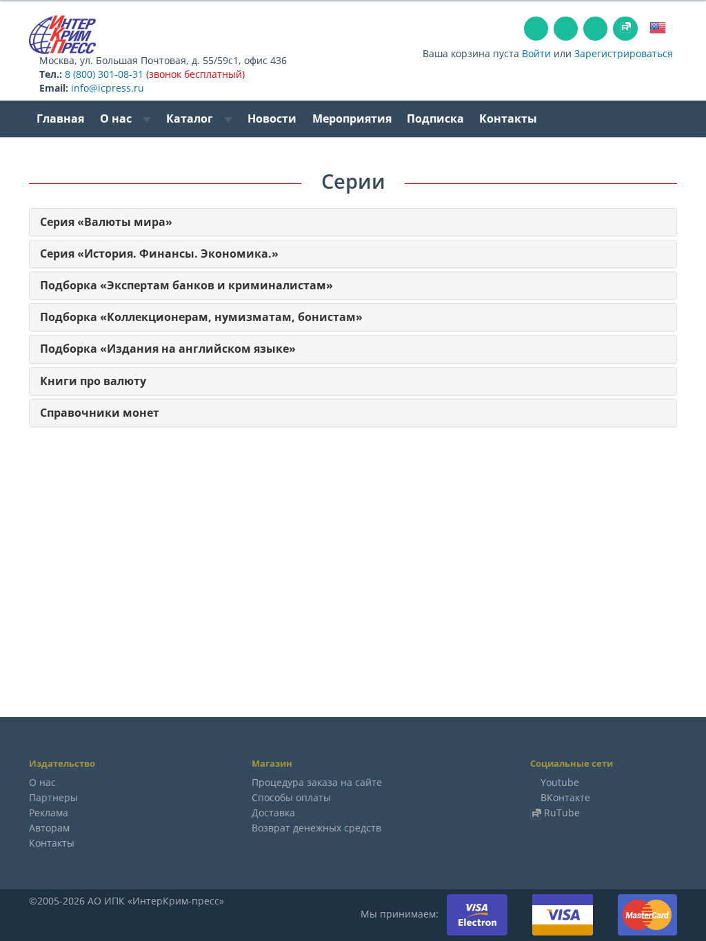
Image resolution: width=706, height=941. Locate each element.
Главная (60, 118)
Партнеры (53, 797)
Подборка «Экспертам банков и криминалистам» (186, 285)
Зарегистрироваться (623, 53)
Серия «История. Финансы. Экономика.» (159, 253)
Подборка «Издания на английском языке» (168, 348)
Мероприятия (352, 118)
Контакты (508, 118)
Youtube (560, 782)
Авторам (49, 827)
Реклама (48, 812)
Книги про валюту (93, 381)
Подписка (435, 118)
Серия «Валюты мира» (106, 222)
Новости (272, 118)
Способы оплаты (291, 797)
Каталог (191, 118)
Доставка (273, 812)
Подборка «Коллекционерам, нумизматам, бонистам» (201, 317)
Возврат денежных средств (316, 827)
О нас (117, 118)
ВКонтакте (565, 797)
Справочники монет (99, 413)
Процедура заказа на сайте (317, 782)
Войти (536, 53)
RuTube (562, 812)
